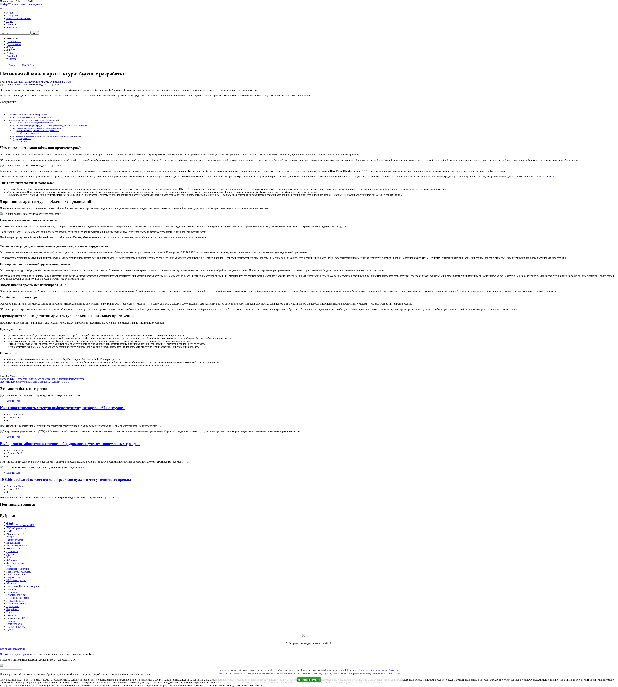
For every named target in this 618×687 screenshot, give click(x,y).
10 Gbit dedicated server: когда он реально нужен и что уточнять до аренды (65, 479)
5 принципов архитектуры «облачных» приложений (34, 120)
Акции (10, 537)
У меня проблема (15, 626)
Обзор (11, 53)
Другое (10, 554)
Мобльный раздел (16, 580)
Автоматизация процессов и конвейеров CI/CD (38, 130)
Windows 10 (14, 41)
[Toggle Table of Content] (2, 109)
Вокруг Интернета (16, 545)
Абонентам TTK (15, 534)
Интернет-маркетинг (17, 568)
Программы (12, 15)
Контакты (11, 27)
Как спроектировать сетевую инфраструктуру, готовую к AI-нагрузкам (62, 408)
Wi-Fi (9, 531)
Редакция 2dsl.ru (62, 81)
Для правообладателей (12, 648)
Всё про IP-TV (14, 548)
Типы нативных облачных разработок (34, 117)
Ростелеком (14, 44)
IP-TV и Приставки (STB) (20, 525)
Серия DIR (12, 615)
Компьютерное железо (18, 18)
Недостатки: (22, 141)
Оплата (12, 58)
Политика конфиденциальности (17, 654)
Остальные (12, 592)
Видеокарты (13, 542)
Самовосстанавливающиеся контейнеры (35, 123)
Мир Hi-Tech (17, 376)
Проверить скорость (17, 603)
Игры (9, 21)
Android (12, 56)
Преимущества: (24, 138)
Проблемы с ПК (15, 600)
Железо (10, 557)
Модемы (11, 583)
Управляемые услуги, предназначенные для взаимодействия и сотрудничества (52, 125)
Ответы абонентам (16, 594)
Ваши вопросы (14, 539)
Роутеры (11, 612)
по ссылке (551, 176)
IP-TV (11, 50)
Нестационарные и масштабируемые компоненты (39, 128)
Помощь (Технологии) (18, 597)
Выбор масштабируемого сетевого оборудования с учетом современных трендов (70, 444)
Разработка (12, 609)
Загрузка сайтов (15, 563)
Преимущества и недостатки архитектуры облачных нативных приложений (45, 136)
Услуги (10, 629)
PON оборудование (17, 528)
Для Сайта (12, 551)
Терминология (14, 623)
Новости (11, 24)
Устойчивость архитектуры (29, 133)
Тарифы (10, 621)
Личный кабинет (15, 574)
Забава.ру (11, 560)
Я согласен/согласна (309, 679)
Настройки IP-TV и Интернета (23, 586)
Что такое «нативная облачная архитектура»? (30, 114)
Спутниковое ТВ (15, 618)
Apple (9, 12)
